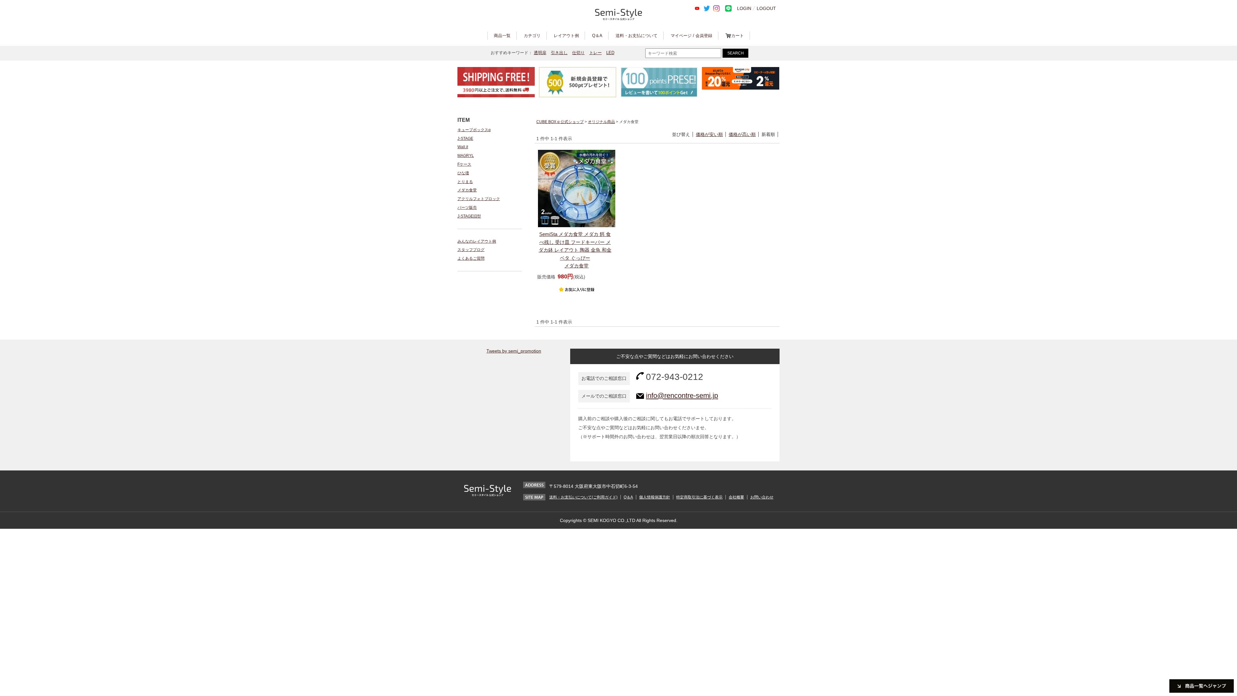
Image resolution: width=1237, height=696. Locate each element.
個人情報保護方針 (654, 497)
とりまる (465, 181)
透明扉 (540, 52)
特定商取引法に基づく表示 (699, 497)
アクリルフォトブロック (478, 199)
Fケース (464, 164)
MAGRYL (465, 155)
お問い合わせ (761, 497)
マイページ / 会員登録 (691, 35)
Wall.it (462, 147)
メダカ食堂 (467, 190)
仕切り (578, 52)
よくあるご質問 (470, 258)
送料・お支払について (636, 35)
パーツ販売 (467, 207)
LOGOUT (766, 8)
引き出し (559, 52)
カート (737, 35)
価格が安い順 (709, 134)
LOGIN (744, 8)
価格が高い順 (742, 134)
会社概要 (736, 497)
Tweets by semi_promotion (513, 350)
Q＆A (597, 35)
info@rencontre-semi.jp (682, 396)
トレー (595, 52)
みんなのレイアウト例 (476, 241)
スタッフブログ (470, 249)
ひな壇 (463, 173)
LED (610, 52)
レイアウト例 (566, 35)
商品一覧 (502, 35)
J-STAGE (465, 138)
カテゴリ (532, 35)
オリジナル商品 (601, 122)
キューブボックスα (474, 130)
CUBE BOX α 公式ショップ (560, 122)
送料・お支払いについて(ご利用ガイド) (583, 497)
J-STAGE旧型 (469, 216)
